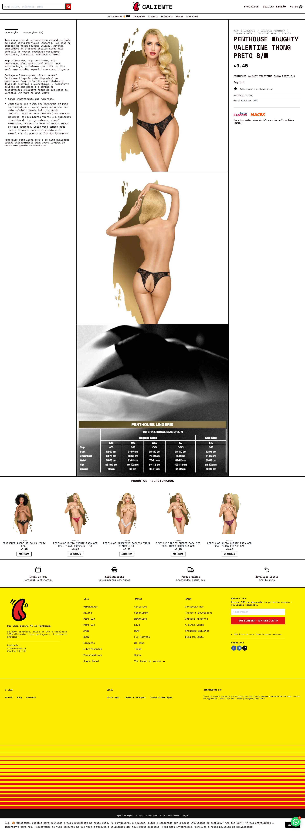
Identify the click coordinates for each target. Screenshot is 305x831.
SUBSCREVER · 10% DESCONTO (258, 620)
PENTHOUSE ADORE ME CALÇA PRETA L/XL (24, 545)
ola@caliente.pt (16, 648)
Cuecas (286, 33)
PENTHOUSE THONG (249, 100)
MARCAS (179, 16)
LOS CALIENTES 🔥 (116, 16)
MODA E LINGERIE (244, 30)
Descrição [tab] (11, 32)
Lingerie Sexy (243, 33)
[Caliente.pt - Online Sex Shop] (152, 6)
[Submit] (68, 6)
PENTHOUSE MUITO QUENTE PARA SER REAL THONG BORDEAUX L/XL (75, 545)
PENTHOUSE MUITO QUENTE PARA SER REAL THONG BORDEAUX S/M (178, 545)
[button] (274, 6)
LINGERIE (153, 16)
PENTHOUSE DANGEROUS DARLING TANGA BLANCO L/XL (126, 545)
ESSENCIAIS (167, 16)
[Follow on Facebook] (233, 648)
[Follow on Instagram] (239, 648)
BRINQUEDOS (139, 16)
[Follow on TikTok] (244, 648)
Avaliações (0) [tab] (33, 32)
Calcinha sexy (267, 33)
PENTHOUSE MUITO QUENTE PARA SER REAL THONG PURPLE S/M (229, 545)
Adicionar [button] (24, 554)
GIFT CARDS (192, 16)
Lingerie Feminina (273, 30)
